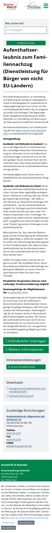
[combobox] (26, 30)
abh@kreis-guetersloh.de (19, 446)
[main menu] (46, 6)
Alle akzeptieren (26, 522)
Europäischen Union (17, 292)
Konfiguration (8, 522)
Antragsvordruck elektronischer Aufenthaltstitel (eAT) (27, 390)
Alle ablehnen (8, 528)
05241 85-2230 (13, 439)
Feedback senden (26, 43)
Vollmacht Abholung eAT (21, 395)
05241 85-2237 (13, 433)
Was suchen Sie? (14, 23)
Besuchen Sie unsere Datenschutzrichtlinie (26, 517)
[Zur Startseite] (11, 6)
